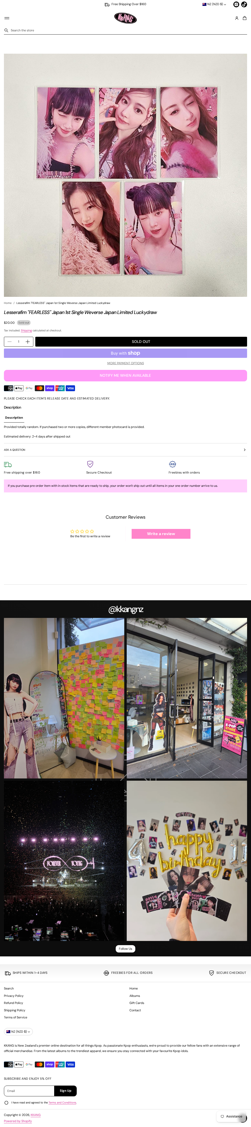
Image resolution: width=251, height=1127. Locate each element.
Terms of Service (15, 1017)
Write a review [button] (161, 533)
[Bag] (244, 18)
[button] (244, 18)
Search (9, 988)
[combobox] (125, 30)
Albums (134, 996)
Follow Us (125, 949)
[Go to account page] (237, 18)
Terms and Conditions (62, 1102)
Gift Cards (136, 1003)
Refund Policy (13, 1003)
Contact (135, 1010)
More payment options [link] (125, 363)
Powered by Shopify (18, 1121)
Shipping (26, 330)
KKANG (36, 1115)
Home (8, 303)
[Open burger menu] (7, 18)
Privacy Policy (14, 996)
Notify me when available (125, 375)
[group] (14, 418)
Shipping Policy (14, 1010)
